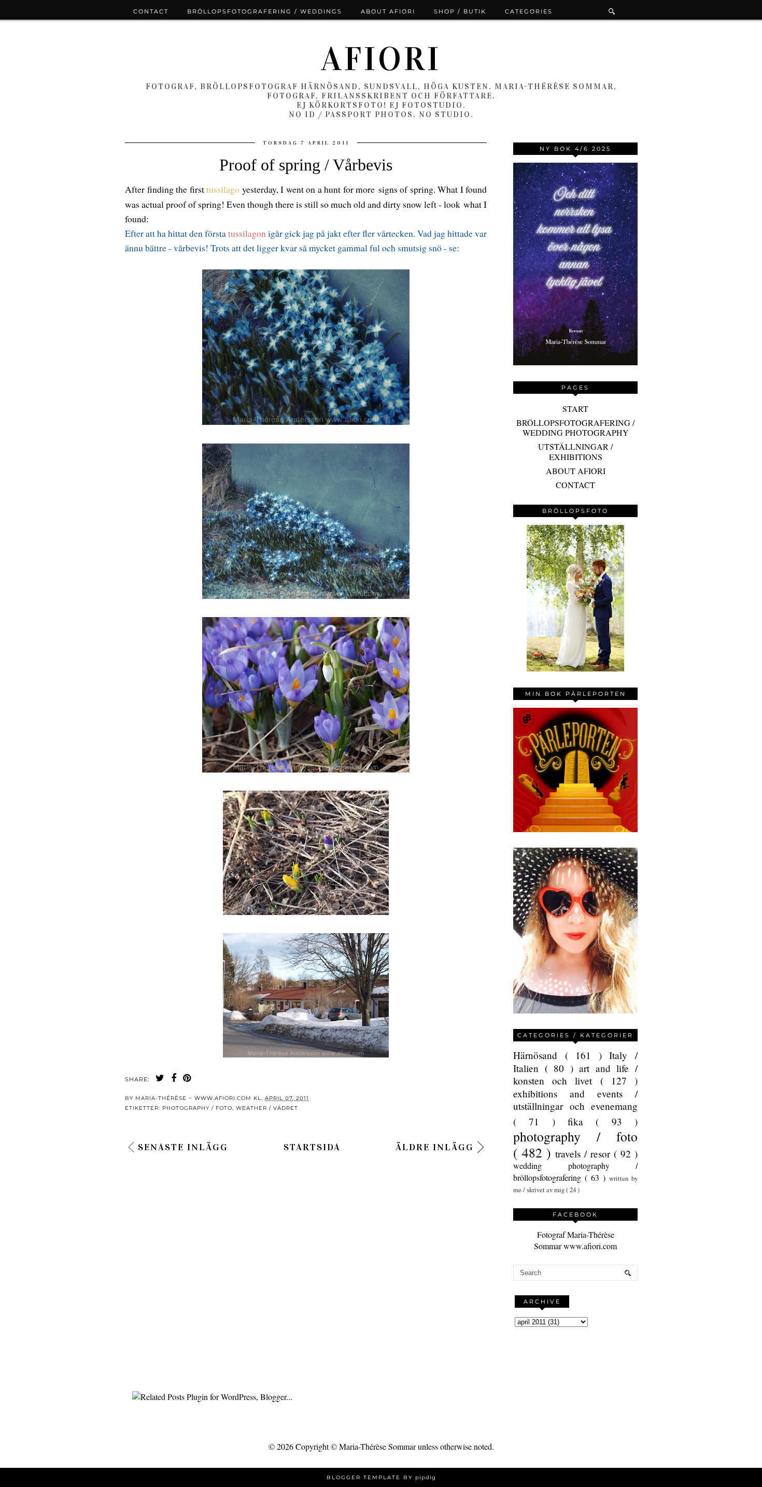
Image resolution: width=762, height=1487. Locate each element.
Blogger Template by (381, 1477)
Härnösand (539, 1055)
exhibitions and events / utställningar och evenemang (575, 1099)
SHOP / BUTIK (460, 11)
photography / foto (197, 1108)
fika (582, 1121)
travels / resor (584, 1153)
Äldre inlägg (435, 1147)
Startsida (312, 1147)
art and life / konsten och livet (575, 1074)
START (575, 408)
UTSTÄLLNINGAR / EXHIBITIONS (575, 451)
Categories (529, 11)
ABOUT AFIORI (575, 470)
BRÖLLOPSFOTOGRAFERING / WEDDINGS (264, 11)
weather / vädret (267, 1108)
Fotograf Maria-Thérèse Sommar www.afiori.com (575, 1240)
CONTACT (575, 484)
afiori (381, 59)
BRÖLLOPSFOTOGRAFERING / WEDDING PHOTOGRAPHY (575, 427)
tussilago (222, 189)
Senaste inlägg (183, 1147)
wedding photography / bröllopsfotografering (575, 1171)
